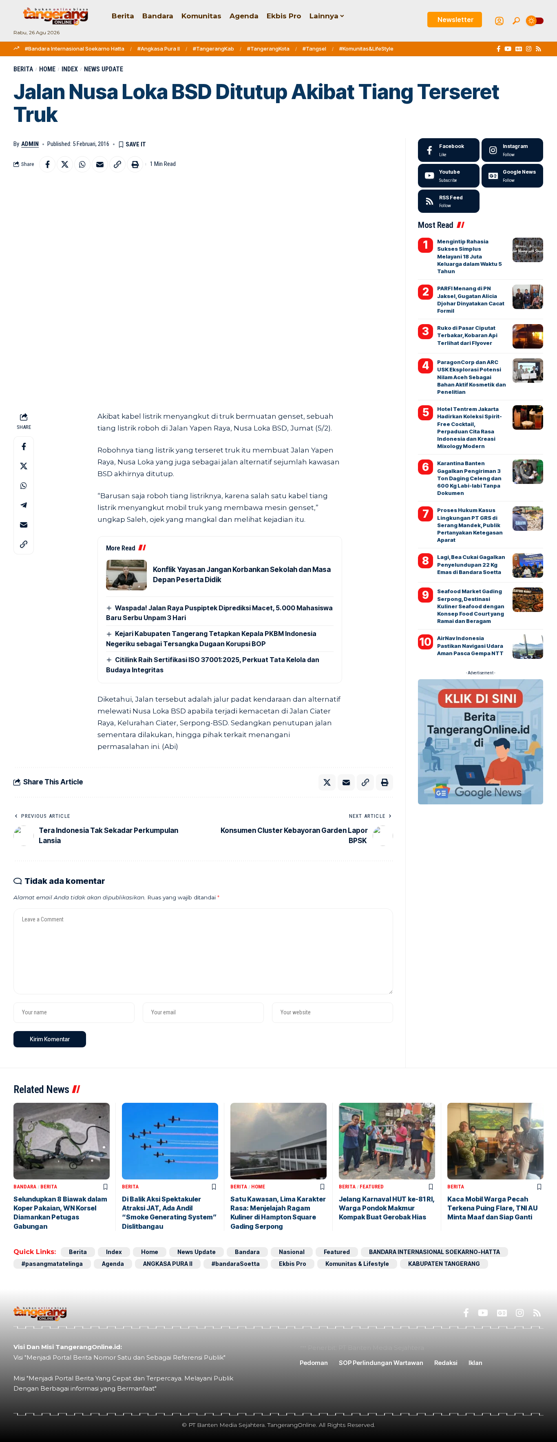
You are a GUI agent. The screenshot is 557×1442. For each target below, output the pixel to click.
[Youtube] (449, 176)
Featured (372, 1187)
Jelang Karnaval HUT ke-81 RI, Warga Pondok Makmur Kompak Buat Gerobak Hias (387, 1208)
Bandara (24, 1187)
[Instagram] (528, 49)
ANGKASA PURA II (167, 1263)
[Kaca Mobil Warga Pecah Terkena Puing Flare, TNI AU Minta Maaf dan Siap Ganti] (495, 1141)
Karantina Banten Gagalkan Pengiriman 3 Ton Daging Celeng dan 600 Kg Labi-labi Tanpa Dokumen (469, 478)
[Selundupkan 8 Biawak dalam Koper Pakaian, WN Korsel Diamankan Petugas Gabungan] (61, 1141)
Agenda (113, 1263)
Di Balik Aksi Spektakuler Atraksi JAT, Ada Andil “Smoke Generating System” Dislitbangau (169, 1212)
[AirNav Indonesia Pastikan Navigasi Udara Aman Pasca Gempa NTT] (528, 646)
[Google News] (518, 49)
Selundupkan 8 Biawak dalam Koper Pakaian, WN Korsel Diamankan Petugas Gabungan (60, 1212)
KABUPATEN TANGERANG (444, 1263)
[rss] (449, 201)
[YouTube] (507, 49)
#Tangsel (314, 48)
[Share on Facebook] (47, 164)
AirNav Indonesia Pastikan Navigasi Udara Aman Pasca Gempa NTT (470, 645)
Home (47, 69)
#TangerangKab (213, 48)
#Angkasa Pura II (158, 48)
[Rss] (538, 49)
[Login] (499, 21)
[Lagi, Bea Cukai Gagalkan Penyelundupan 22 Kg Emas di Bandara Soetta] (528, 565)
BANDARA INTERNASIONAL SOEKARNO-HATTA (434, 1251)
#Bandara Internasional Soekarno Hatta (74, 48)
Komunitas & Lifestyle (357, 1263)
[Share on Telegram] (23, 505)
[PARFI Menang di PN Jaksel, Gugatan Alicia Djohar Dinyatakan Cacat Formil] (528, 297)
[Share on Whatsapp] (82, 164)
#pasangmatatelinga (52, 1263)
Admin (30, 144)
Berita (23, 69)
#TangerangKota (268, 48)
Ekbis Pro (292, 1263)
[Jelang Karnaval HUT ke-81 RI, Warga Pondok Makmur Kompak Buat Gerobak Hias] (387, 1141)
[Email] (100, 164)
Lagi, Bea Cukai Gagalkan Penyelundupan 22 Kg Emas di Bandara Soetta (471, 564)
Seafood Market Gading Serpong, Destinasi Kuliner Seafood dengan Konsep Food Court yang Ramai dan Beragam (470, 606)
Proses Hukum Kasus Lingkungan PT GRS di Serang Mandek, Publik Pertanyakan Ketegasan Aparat (470, 525)
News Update (103, 69)
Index (70, 69)
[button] (516, 20)
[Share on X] (65, 164)
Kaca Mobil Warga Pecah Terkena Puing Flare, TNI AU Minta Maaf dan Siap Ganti (492, 1208)
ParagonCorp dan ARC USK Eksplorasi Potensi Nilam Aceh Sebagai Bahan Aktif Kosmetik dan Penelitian (471, 377)
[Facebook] (498, 49)
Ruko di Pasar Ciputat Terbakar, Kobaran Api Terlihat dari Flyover (467, 335)
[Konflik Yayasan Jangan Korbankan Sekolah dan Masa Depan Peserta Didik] (126, 575)
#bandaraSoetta (236, 1263)
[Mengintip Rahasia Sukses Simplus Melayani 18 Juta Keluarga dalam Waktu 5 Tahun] (528, 250)
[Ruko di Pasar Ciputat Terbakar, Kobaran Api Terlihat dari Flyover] (528, 336)
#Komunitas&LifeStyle (366, 48)
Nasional (292, 1251)
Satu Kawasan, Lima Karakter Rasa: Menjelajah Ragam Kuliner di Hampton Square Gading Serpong (278, 1212)
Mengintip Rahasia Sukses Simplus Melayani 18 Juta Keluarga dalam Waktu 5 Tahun (469, 256)
